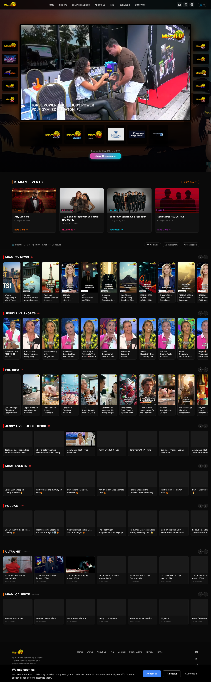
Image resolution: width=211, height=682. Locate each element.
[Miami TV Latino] (201, 72)
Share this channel (105, 156)
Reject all (172, 673)
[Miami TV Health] (52, 134)
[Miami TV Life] (201, 98)
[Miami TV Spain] (95, 134)
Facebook (192, 245)
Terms (160, 652)
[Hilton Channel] (116, 134)
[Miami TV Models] (201, 85)
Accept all (151, 673)
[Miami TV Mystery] (74, 134)
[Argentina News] (158, 134)
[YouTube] (179, 4)
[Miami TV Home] (10, 5)
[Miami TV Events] (201, 59)
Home (51, 5)
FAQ (112, 5)
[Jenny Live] (10, 72)
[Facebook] (191, 4)
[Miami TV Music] (201, 45)
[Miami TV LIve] (10, 59)
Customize (191, 673)
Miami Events (82, 5)
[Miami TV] (10, 45)
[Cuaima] (137, 134)
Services (125, 5)
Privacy (149, 652)
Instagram (173, 245)
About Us (100, 5)
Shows (63, 5)
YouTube (154, 245)
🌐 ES (202, 5)
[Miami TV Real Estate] (10, 85)
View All (189, 182)
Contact (140, 5)
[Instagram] (185, 4)
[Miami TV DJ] (10, 98)
